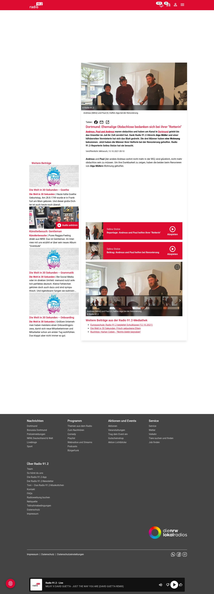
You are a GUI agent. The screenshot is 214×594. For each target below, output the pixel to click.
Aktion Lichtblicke (117, 442)
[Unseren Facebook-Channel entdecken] (179, 554)
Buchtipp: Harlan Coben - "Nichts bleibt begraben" (115, 331)
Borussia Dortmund (37, 430)
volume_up (161, 585)
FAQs (29, 493)
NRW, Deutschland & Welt (40, 438)
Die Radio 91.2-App (37, 477)
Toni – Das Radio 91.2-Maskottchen (45, 485)
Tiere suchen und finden (161, 438)
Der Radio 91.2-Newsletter (40, 481)
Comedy (72, 434)
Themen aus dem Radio (80, 426)
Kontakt (31, 489)
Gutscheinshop (116, 438)
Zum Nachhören (76, 430)
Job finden (154, 442)
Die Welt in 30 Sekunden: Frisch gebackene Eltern (115, 328)
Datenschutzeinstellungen (70, 554)
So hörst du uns (35, 473)
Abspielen (172, 230)
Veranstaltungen (116, 430)
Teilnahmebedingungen (39, 505)
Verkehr (152, 434)
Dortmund (163, 131)
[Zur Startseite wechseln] (36, 5)
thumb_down (168, 584)
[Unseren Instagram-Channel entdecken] (184, 554)
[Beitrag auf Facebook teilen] (96, 122)
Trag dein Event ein (118, 434)
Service (152, 426)
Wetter (152, 430)
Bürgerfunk (73, 450)
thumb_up (180, 584)
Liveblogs (32, 442)
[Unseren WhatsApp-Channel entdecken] (173, 554)
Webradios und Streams (80, 442)
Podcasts (72, 446)
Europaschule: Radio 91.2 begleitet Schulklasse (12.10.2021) (121, 324)
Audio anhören (67, 225)
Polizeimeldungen (36, 434)
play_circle (174, 584)
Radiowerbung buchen (38, 497)
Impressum (32, 513)
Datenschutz (33, 509)
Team (30, 469)
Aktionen (112, 426)
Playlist (71, 438)
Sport (29, 446)
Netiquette (32, 501)
